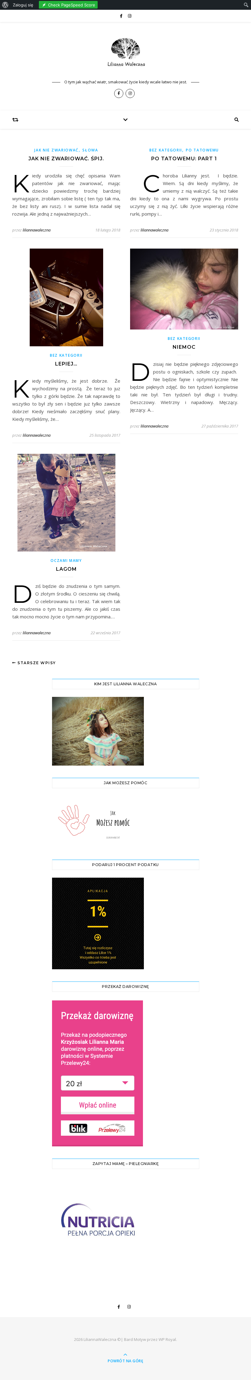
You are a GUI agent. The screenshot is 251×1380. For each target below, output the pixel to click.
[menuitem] (5, 5)
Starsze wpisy (36, 663)
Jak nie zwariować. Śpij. (66, 159)
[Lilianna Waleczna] (125, 54)
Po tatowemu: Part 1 (184, 159)
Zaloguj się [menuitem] (23, 4)
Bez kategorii (165, 150)
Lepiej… (66, 364)
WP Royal (167, 1339)
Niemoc (184, 347)
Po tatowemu (202, 150)
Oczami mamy (66, 560)
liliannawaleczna (37, 230)
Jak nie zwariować (56, 150)
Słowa (90, 150)
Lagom (66, 569)
